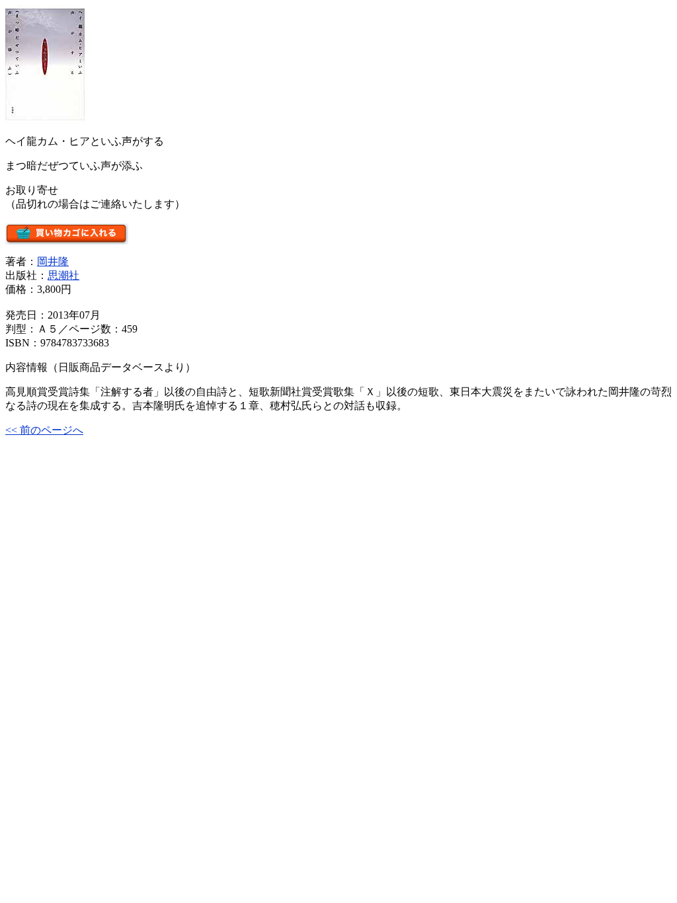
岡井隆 (53, 261)
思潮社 (63, 275)
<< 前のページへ (44, 430)
